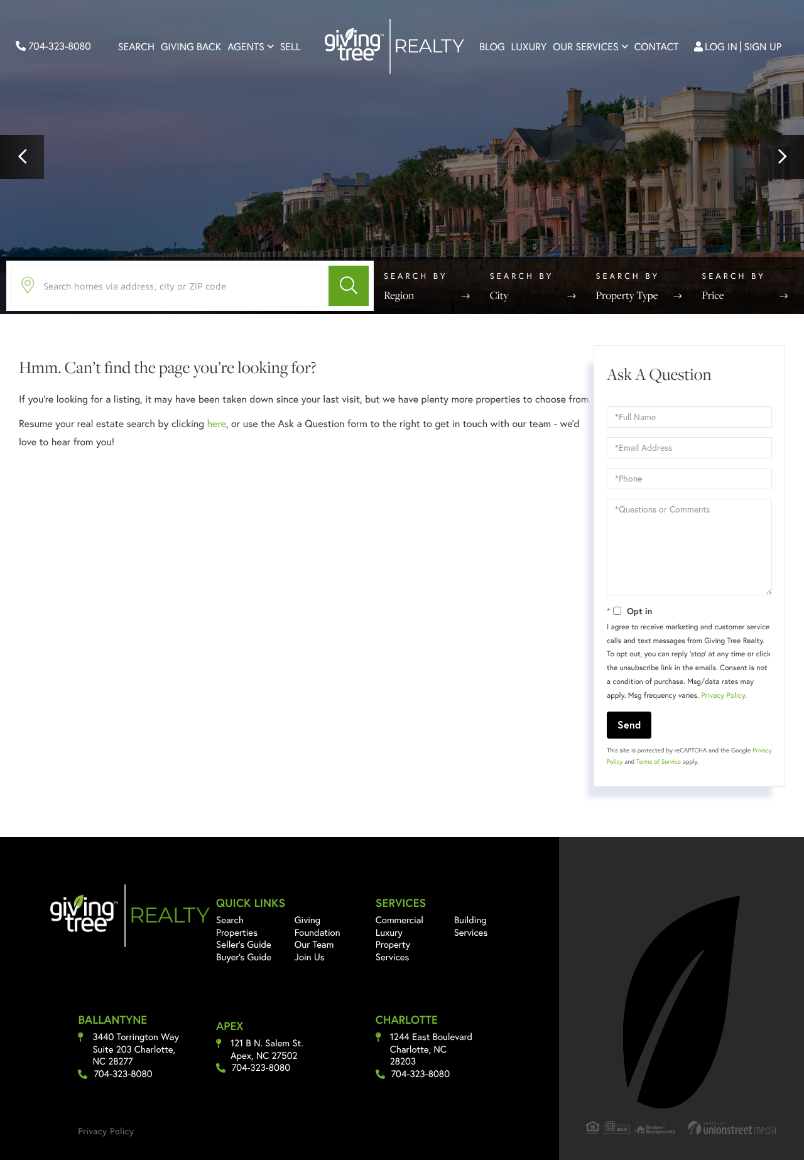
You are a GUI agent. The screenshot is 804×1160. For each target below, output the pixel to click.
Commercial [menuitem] (399, 920)
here (216, 423)
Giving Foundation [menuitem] (317, 926)
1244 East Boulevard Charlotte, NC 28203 (431, 1049)
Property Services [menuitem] (393, 950)
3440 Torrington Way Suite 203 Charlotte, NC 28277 (135, 1049)
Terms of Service (658, 761)
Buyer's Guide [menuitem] (243, 957)
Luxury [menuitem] (529, 46)
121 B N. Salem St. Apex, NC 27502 (267, 1050)
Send (629, 724)
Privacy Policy (723, 695)
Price (713, 295)
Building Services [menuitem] (471, 926)
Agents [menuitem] (245, 46)
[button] (22, 157)
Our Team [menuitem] (314, 944)
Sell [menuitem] (290, 46)
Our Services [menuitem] (586, 46)
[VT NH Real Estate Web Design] (732, 1127)
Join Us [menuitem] (310, 957)
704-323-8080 (58, 46)
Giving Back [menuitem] (191, 46)
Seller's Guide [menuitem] (243, 944)
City (499, 295)
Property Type (627, 295)
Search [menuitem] (136, 46)
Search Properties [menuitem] (237, 926)
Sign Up (763, 46)
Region (399, 295)
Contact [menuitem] (656, 46)
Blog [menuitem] (492, 46)
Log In (721, 46)
